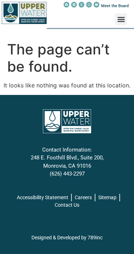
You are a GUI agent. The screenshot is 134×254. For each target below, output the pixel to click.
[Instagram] (89, 5)
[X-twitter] (81, 5)
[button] (121, 19)
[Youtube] (96, 5)
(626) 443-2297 (67, 174)
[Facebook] (66, 5)
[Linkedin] (74, 5)
